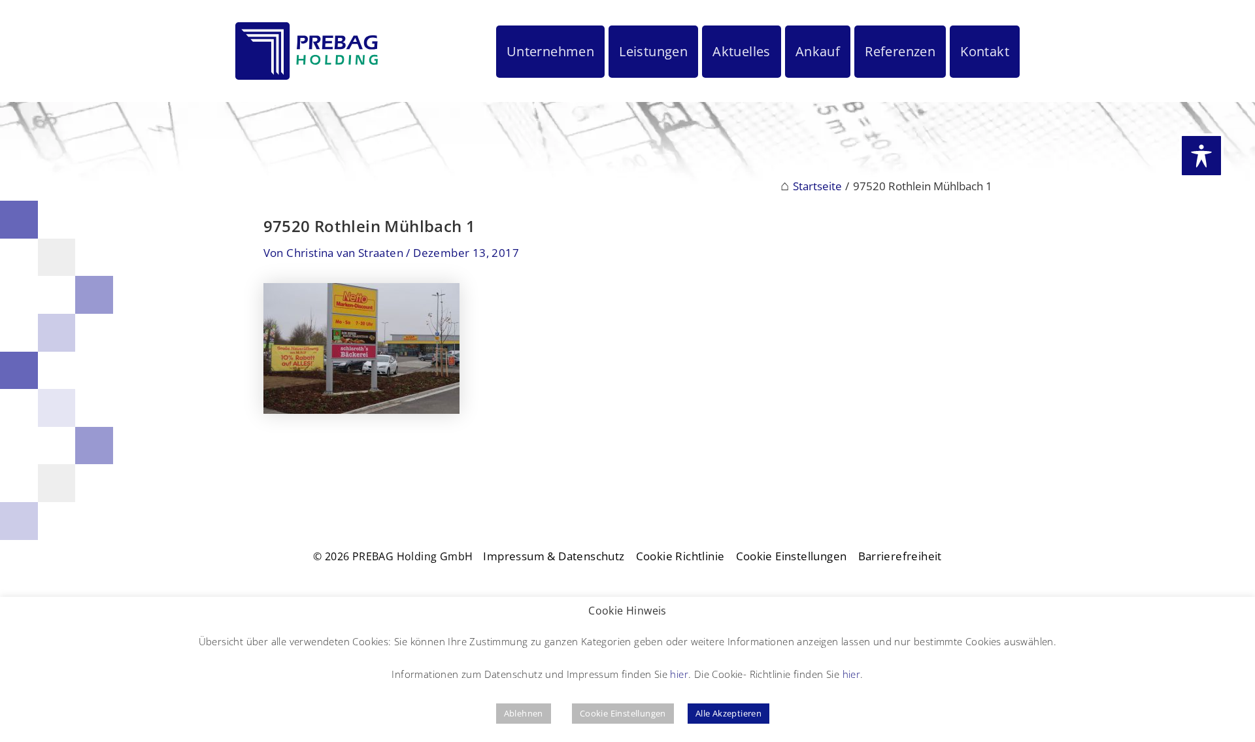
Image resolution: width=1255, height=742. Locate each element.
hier (679, 674)
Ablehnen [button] (523, 713)
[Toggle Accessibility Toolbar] (1201, 155)
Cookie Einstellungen (791, 556)
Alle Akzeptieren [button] (728, 713)
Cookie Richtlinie (680, 556)
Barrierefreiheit (900, 556)
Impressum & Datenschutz (553, 556)
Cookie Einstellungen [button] (623, 713)
